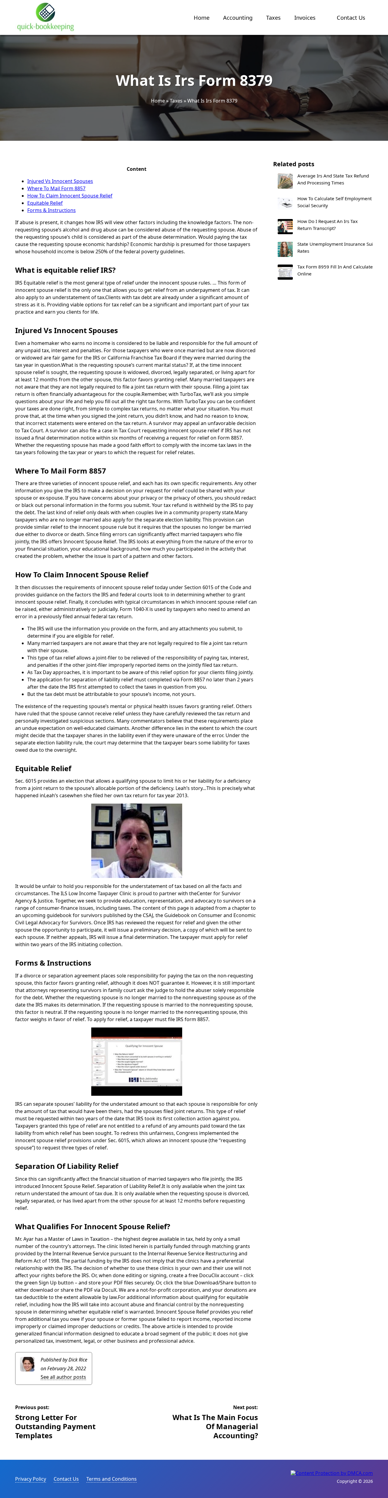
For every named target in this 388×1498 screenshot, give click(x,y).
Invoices (305, 17)
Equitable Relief (45, 203)
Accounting (238, 17)
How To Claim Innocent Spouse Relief (69, 195)
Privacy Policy (30, 1479)
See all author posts (63, 1377)
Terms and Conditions (111, 1479)
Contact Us (351, 17)
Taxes (273, 17)
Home (201, 17)
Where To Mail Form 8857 (56, 188)
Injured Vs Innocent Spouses (60, 181)
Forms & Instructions (51, 210)
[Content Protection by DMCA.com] (332, 1473)
